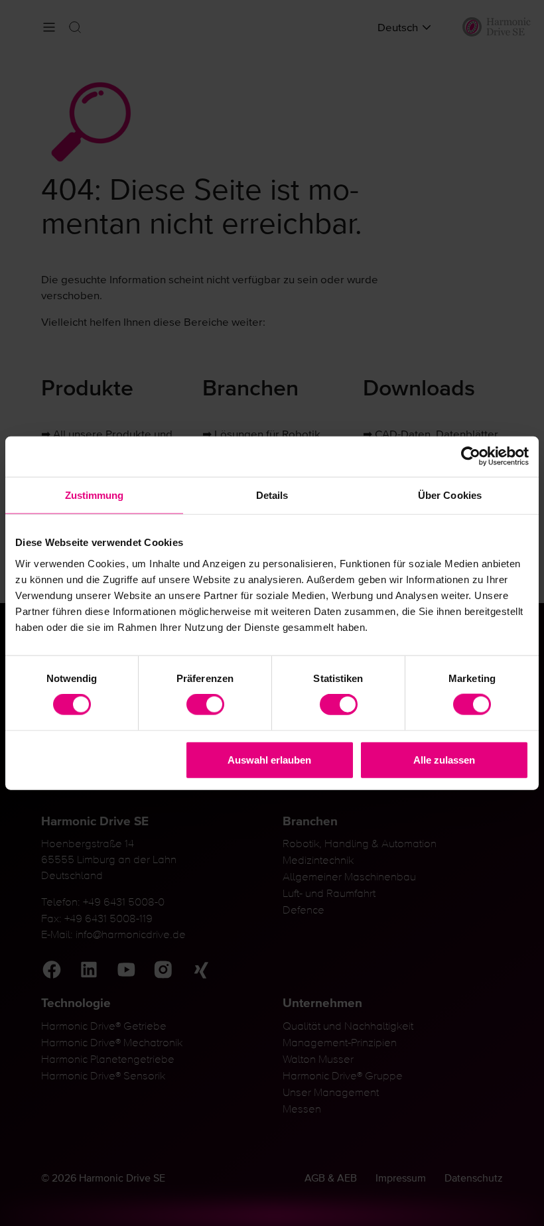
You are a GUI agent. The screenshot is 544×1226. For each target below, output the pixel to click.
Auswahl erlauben (269, 759)
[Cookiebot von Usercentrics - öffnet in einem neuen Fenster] (471, 456)
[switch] (205, 704)
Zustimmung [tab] (94, 495)
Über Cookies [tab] (450, 495)
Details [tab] (272, 495)
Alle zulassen (444, 759)
